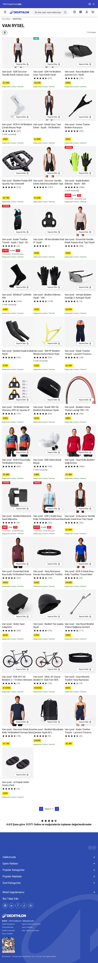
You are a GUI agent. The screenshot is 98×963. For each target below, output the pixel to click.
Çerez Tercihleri (7, 934)
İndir (20, 4)
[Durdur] (89, 4)
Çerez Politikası (27, 927)
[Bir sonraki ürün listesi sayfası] (57, 809)
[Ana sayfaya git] (19, 12)
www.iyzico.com (28, 921)
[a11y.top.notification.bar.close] (93, 4)
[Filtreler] (4, 32)
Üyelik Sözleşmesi (8, 924)
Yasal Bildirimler (7, 927)
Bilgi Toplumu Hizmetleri (30, 930)
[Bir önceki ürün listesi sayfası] (41, 809)
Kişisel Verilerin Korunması (31, 924)
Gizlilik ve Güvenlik (8, 930)
